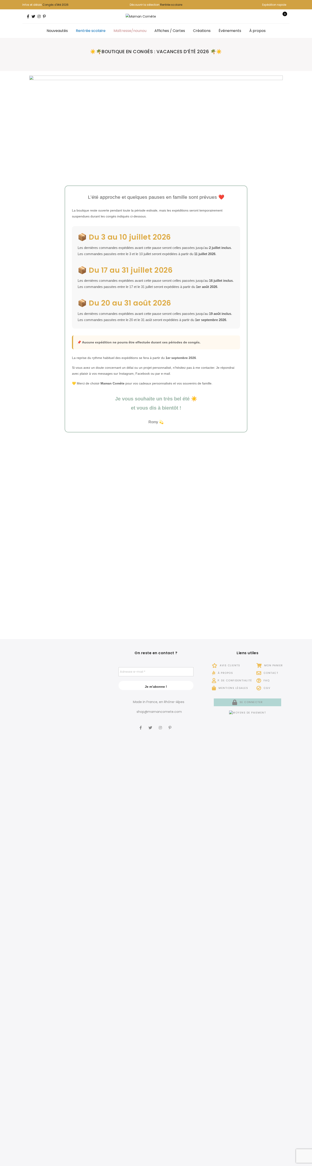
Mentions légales (233, 688)
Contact (270, 673)
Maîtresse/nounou (130, 30)
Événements (230, 30)
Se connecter (250, 702)
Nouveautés (57, 30)
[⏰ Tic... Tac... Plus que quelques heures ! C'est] (93, 744)
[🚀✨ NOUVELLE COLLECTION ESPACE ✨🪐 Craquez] (64, 766)
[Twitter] (150, 724)
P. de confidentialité (235, 680)
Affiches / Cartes (169, 30)
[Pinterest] (170, 724)
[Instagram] (161, 724)
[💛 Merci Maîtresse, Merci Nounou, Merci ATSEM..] (93, 973)
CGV (266, 688)
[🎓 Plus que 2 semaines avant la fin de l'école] (35, 1006)
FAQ (266, 680)
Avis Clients (229, 665)
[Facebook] (141, 724)
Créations (202, 30)
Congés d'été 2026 (55, 5)
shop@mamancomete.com (159, 711)
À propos (257, 30)
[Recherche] (268, 16)
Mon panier (273, 665)
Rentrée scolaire (171, 5)
